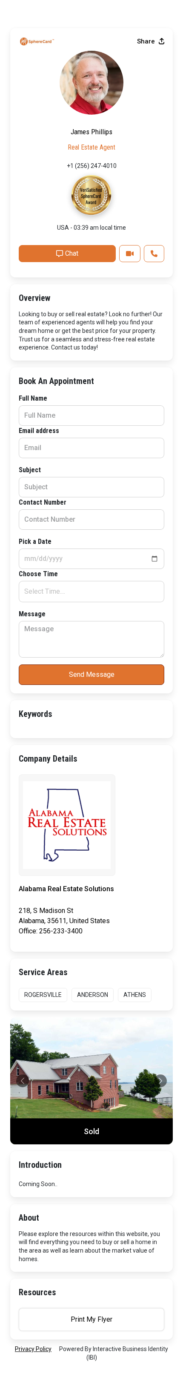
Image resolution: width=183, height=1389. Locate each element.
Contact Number (42, 502)
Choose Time (38, 574)
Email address (39, 431)
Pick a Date (35, 541)
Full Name (33, 398)
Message (32, 614)
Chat (71, 253)
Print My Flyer (91, 1319)
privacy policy (33, 1349)
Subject (30, 470)
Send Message (91, 674)
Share (147, 41)
